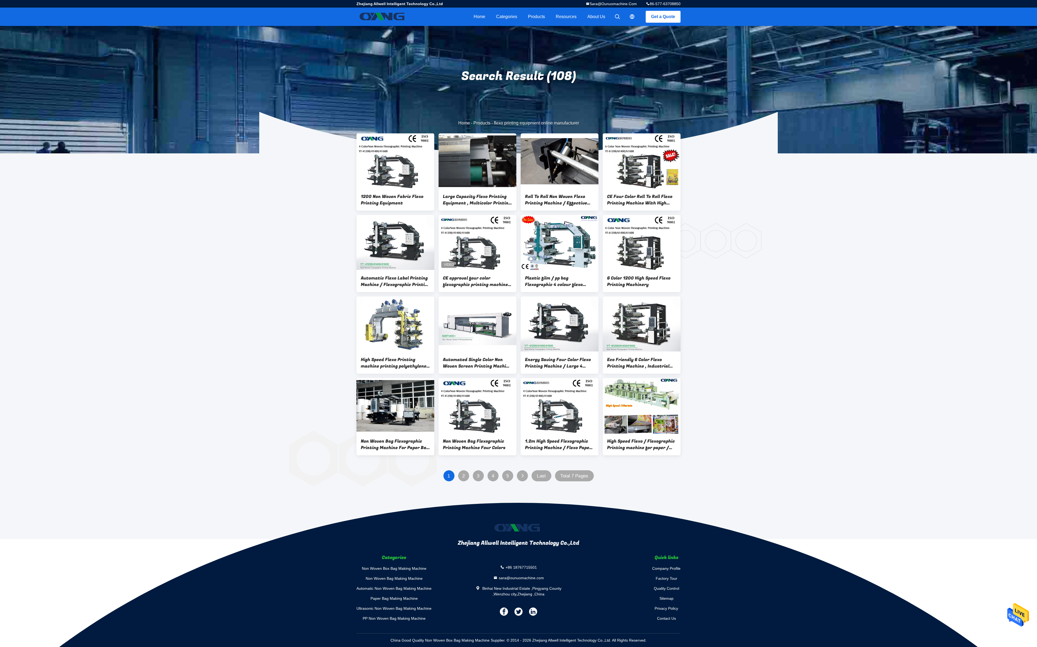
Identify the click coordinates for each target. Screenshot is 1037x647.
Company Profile (666, 568)
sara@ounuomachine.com (613, 4)
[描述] (632, 17)
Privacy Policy (666, 608)
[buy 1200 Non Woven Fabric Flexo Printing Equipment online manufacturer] (395, 161)
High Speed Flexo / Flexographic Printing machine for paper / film (641, 444)
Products (536, 16)
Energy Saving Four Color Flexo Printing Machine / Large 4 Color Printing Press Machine (558, 362)
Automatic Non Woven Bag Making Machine (394, 588)
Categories (506, 16)
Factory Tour (666, 578)
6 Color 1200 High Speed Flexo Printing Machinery (639, 281)
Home (479, 16)
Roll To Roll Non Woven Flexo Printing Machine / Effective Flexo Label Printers (556, 199)
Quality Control (666, 588)
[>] (522, 475)
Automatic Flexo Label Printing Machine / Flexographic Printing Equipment (395, 281)
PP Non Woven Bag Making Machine (394, 618)
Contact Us (666, 618)
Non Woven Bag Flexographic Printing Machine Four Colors (474, 444)
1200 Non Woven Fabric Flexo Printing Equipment (392, 199)
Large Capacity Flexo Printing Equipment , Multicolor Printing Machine (477, 199)
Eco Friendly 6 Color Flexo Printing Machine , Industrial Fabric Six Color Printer (638, 362)
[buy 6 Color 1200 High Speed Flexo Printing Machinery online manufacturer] (642, 243)
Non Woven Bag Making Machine (394, 578)
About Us (596, 16)
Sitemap (666, 598)
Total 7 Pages (574, 475)
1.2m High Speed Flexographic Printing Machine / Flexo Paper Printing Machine (558, 444)
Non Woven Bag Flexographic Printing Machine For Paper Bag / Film (395, 444)
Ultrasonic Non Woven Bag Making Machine (394, 608)
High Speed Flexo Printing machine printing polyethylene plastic (393, 362)
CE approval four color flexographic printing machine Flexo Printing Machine (475, 281)
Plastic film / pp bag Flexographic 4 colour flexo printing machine (554, 281)
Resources (566, 16)
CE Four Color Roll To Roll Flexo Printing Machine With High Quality (639, 199)
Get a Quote (663, 16)
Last (541, 475)
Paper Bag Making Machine (394, 598)
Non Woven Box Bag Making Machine (394, 568)
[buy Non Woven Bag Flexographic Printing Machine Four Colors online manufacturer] (477, 406)
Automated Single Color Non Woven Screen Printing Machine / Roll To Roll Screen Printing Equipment (477, 362)
